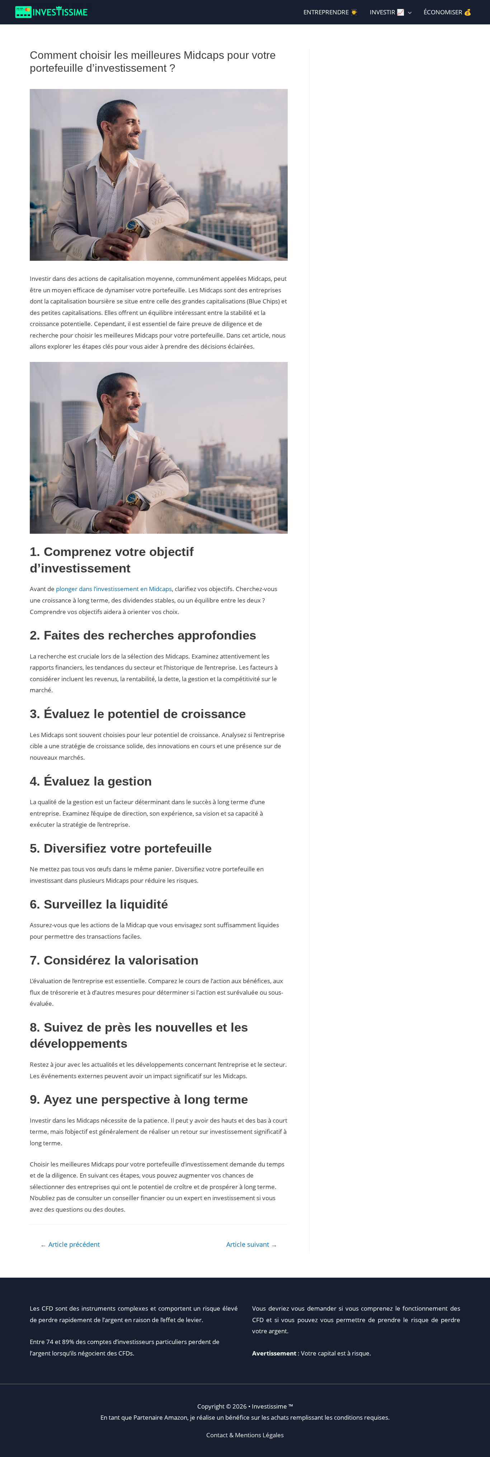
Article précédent (70, 1244)
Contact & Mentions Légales (245, 1435)
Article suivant (251, 1244)
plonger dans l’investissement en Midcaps (114, 589)
